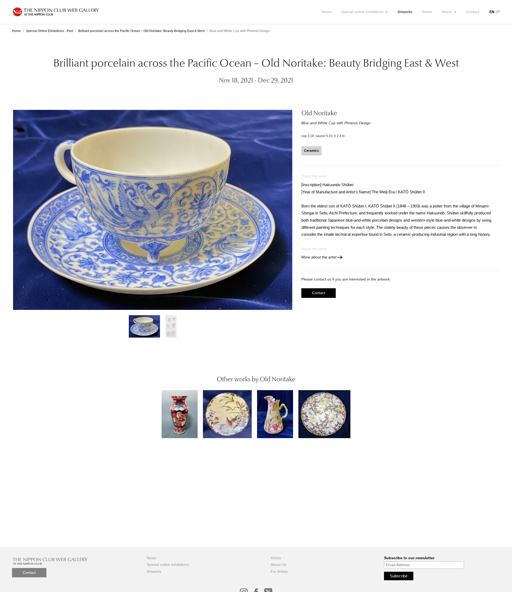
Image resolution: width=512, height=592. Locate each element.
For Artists (279, 571)
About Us (278, 564)
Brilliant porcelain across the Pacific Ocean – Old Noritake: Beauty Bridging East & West (141, 31)
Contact (472, 12)
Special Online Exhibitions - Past (49, 31)
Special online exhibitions (363, 12)
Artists (427, 12)
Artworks (405, 12)
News (326, 12)
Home (16, 31)
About (447, 12)
